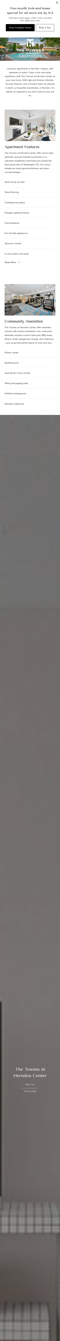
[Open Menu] (56, 46)
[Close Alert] (57, 3)
